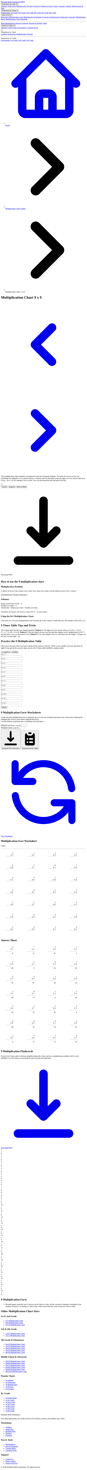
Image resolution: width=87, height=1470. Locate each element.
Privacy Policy (10, 1461)
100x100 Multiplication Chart (16, 1371)
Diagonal (12, 487)
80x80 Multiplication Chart (15, 1367)
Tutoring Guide (6, 28)
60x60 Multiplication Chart (15, 1363)
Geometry (61, 6)
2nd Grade (22, 13)
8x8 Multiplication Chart (14, 1323)
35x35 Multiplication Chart (15, 1350)
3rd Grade (29, 13)
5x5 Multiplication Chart (14, 1321)
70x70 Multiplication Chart (15, 1365)
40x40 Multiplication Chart (15, 1352)
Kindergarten (5, 13)
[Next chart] (43, 472)
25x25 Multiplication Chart (15, 1346)
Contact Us (9, 1459)
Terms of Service (11, 1463)
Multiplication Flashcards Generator (62, 17)
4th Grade (37, 13)
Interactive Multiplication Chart (12, 17)
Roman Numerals (22, 23)
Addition (4, 6)
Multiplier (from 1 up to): (10, 728)
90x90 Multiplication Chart (15, 1369)
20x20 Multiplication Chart (15, 1344)
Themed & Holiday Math (38, 23)
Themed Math (10, 1448)
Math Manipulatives (8, 23)
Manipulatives (10, 1444)
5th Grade (45, 13)
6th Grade (52, 13)
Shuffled (15, 652)
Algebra (68, 6)
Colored (4, 487)
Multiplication (21, 6)
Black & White (21, 487)
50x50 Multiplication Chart (15, 1361)
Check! (4, 707)
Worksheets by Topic (10, 4)
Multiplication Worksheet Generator (36, 17)
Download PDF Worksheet (10, 748)
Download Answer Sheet (30, 748)
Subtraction (12, 6)
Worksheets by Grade (10, 10)
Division (30, 6)
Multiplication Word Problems (16, 19)
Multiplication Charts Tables (15, 209)
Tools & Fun (7, 15)
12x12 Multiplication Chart (15, 1333)
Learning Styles (32, 28)
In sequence (6, 652)
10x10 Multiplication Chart (15, 1325)
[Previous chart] (43, 387)
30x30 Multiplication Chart (15, 1348)
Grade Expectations (19, 28)
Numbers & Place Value (49, 6)
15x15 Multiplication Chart (15, 1336)
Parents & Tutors (8, 25)
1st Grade (14, 13)
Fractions (36, 6)
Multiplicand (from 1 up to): (11, 725)
